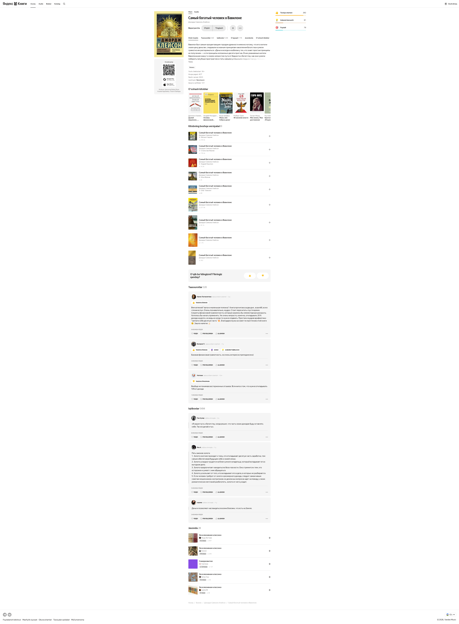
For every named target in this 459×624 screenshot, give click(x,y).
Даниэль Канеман (195, 116)
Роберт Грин (239, 116)
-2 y (229, 297)
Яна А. (199, 447)
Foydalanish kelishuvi (12, 620)
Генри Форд (255, 116)
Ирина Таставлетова (204, 297)
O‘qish (207, 28)
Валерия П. (201, 344)
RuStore (161, 89)
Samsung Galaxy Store (172, 89)
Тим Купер (200, 418)
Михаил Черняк (206, 137)
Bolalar (48, 4)
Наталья (200, 375)
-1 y (222, 344)
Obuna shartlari (45, 620)
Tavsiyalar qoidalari (61, 620)
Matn (190, 12)
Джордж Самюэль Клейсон (199, 22)
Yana (190, 62)
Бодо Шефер (224, 116)
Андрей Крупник (207, 164)
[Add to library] (270, 136)
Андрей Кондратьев (211, 116)
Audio (41, 4)
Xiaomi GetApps (175, 91)
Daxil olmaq (452, 4)
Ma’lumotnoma (77, 620)
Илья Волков (205, 177)
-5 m (220, 375)
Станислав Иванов (207, 151)
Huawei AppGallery (163, 91)
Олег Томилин (206, 190)
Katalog (57, 4)
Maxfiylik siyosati (29, 620)
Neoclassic (200, 80)
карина (199, 502)
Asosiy (33, 4)
